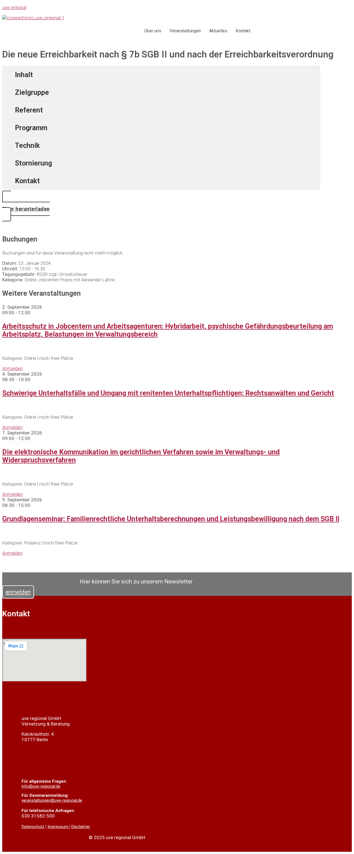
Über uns (152, 30)
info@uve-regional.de (41, 786)
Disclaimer (80, 826)
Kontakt (243, 30)
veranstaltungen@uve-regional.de (52, 800)
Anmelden (12, 368)
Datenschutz (33, 826)
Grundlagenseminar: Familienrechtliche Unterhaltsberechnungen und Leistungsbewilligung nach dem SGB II (170, 519)
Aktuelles (218, 30)
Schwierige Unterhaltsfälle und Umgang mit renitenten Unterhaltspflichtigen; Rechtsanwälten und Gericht (168, 393)
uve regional (14, 7)
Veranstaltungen (185, 30)
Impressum (58, 826)
